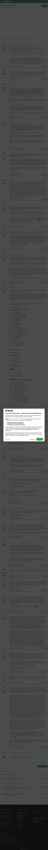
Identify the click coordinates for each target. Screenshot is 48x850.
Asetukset (32, 439)
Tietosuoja (7, 439)
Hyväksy (40, 439)
